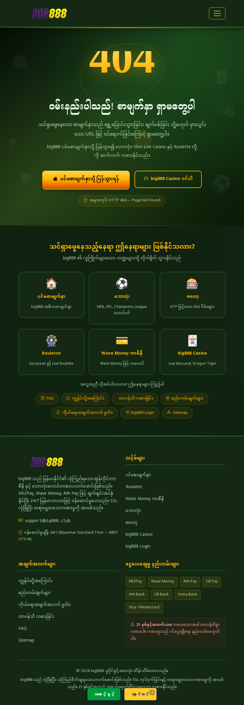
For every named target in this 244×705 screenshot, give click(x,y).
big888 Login (142, 413)
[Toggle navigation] (217, 13)
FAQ (50, 398)
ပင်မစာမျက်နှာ (138, 475)
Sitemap (180, 413)
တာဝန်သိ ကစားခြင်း (136, 398)
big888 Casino (139, 534)
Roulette (134, 487)
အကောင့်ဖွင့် (103, 694)
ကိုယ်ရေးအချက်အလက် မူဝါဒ (87, 413)
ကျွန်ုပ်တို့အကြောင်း (88, 398)
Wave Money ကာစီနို (145, 499)
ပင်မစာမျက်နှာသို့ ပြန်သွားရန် (89, 179)
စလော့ (131, 522)
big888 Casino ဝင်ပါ (172, 179)
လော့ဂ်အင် (140, 694)
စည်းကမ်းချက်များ (187, 398)
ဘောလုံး (133, 511)
